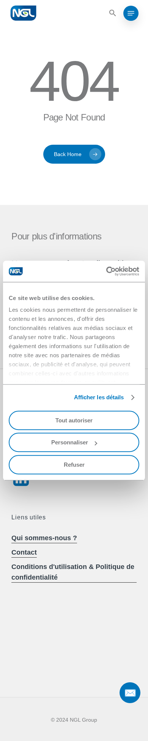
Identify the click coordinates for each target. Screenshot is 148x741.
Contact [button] (24, 552)
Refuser (74, 464)
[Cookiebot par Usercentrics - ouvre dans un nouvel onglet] (106, 271)
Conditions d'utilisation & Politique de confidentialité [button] (72, 572)
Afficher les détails (99, 397)
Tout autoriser (74, 420)
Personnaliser (69, 442)
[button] (112, 13)
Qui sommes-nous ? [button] (44, 538)
